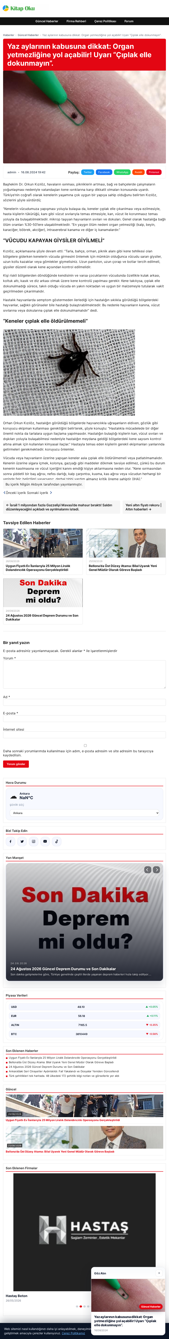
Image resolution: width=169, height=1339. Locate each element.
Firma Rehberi (76, 21)
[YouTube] (45, 841)
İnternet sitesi (13, 729)
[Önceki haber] (147, 869)
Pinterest (154, 172)
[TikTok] (56, 841)
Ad (6, 697)
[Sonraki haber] (156, 869)
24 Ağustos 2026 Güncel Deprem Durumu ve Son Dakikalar (47, 1066)
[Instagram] (33, 841)
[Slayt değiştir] (77, 1306)
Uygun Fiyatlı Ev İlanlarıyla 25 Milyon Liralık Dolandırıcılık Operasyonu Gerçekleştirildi (62, 1057)
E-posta (10, 713)
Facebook (104, 172)
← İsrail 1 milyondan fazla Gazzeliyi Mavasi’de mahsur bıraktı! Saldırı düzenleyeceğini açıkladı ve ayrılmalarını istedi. (59, 507)
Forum (129, 21)
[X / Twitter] (22, 841)
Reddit (138, 172)
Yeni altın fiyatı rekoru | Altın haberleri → (144, 507)
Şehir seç (17, 804)
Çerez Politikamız (73, 1333)
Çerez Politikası (105, 21)
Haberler (8, 35)
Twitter (88, 172)
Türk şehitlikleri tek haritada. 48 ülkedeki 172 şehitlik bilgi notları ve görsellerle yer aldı (64, 1075)
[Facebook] (10, 841)
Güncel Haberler (46, 21)
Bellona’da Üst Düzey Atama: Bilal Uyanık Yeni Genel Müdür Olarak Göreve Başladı (61, 1062)
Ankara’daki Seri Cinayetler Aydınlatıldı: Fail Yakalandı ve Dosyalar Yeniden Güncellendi (64, 1071)
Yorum (9, 658)
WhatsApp (122, 172)
